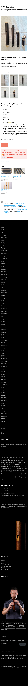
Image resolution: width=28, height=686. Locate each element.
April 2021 (3, 321)
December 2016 (4, 398)
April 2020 (3, 337)
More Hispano (4, 568)
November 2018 (4, 363)
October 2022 (3, 295)
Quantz (21, 63)
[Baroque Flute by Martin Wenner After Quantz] (19, 171)
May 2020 (2, 335)
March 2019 (3, 356)
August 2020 (3, 332)
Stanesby (13, 476)
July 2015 (2, 419)
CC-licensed (8, 504)
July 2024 (2, 261)
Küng (12, 470)
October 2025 (3, 239)
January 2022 (3, 310)
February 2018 (4, 377)
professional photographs (18, 504)
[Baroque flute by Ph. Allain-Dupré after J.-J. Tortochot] (6, 171)
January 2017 (3, 397)
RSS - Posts (3, 432)
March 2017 (3, 394)
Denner (3, 462)
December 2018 (4, 361)
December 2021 (4, 311)
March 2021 (3, 323)
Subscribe (22, 644)
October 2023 (3, 276)
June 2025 (3, 243)
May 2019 (2, 353)
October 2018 (3, 365)
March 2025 (3, 248)
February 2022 (4, 308)
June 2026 (3, 227)
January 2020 (3, 342)
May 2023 (2, 284)
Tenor (6, 478)
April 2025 (3, 247)
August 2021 (3, 316)
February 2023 (4, 289)
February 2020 (4, 340)
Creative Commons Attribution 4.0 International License (13, 680)
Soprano (8, 476)
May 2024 (2, 264)
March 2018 (3, 376)
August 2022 (3, 298)
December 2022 (4, 292)
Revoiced (12, 474)
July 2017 (2, 387)
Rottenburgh (18, 474)
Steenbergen (18, 476)
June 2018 (3, 371)
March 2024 (3, 268)
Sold (26, 63)
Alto (5, 460)
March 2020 (3, 339)
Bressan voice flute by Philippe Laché (5, 190)
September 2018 (4, 366)
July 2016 (2, 403)
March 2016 (3, 408)
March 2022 (3, 306)
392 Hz (2, 457)
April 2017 (3, 392)
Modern (21, 470)
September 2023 (4, 277)
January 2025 (3, 251)
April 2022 (3, 305)
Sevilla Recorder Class (6, 566)
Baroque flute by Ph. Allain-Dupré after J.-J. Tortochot (6, 176)
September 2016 (4, 402)
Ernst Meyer (15, 462)
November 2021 (4, 313)
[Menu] (2, 1)
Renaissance (5, 474)
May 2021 (2, 319)
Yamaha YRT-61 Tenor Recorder (7, 493)
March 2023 (3, 287)
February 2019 (4, 358)
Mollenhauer (13, 472)
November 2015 (4, 413)
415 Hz (2, 63)
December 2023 (4, 272)
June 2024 (3, 263)
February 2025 (4, 250)
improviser (7, 205)
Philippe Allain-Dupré (15, 63)
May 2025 (2, 245)
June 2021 (3, 318)
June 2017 (3, 389)
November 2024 (4, 255)
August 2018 (3, 368)
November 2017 (4, 381)
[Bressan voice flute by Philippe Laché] (6, 185)
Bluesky (19, 211)
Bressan (20, 460)
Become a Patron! (5, 161)
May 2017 (2, 390)
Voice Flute (9, 480)
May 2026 (2, 229)
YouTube (12, 676)
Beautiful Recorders (5, 565)
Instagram (3, 561)
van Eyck (5, 480)
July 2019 (2, 350)
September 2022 (4, 297)
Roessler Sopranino (5, 490)
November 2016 (4, 400)
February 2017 (3, 395)
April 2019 (3, 355)
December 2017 (4, 379)
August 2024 (3, 260)
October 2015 (3, 415)
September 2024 (4, 258)
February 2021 (3, 324)
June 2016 (3, 405)
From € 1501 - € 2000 (7, 63)
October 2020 (3, 329)
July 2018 (2, 369)
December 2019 (4, 344)
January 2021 (3, 326)
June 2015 (3, 421)
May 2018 (2, 373)
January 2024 (3, 271)
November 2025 (4, 237)
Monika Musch (18, 472)
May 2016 (2, 407)
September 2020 (4, 331)
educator (20, 205)
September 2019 (4, 347)
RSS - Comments (4, 433)
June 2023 (3, 282)
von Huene (14, 480)
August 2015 (3, 418)
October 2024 (3, 256)
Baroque (11, 460)
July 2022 (2, 300)
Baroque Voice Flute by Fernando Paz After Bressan (11, 488)
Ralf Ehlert (24, 472)
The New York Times (22, 209)
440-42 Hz (14, 457)
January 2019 (3, 360)
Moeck (7, 472)
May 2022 (2, 303)
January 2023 (3, 290)
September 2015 (4, 416)
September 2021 (4, 314)
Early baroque (9, 462)
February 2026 (4, 234)
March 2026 (3, 232)
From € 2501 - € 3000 (10, 468)
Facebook (3, 560)
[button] (5, 80)
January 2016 (3, 411)
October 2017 (3, 382)
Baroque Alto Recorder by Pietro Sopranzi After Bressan (12, 495)
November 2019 (4, 345)
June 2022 (3, 302)
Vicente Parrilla (13, 62)
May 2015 (2, 423)
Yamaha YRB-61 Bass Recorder (7, 492)
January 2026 (3, 235)
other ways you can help (6, 668)
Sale (24, 63)
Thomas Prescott (11, 478)
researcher (12, 205)
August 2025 (3, 240)
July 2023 (2, 281)
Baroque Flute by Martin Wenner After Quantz (18, 175)
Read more (7, 211)
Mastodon (6, 212)
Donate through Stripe (17, 658)
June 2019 (3, 352)
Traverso (2, 64)
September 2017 (4, 384)
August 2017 (3, 386)
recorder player (20, 203)
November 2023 (4, 274)
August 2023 (3, 279)
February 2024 (4, 269)
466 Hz (21, 458)
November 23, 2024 (21, 62)
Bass (16, 460)
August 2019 (3, 348)
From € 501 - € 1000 (11, 464)
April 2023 (3, 285)
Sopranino (3, 476)
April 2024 (3, 266)
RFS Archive (7, 7)
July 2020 (2, 334)
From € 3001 (18, 468)
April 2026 (3, 230)
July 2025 (2, 242)
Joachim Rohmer (7, 470)
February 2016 (4, 410)
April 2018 (3, 374)
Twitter (2, 563)
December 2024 (4, 253)
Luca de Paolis (16, 470)
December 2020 (4, 327)
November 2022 (4, 293)
